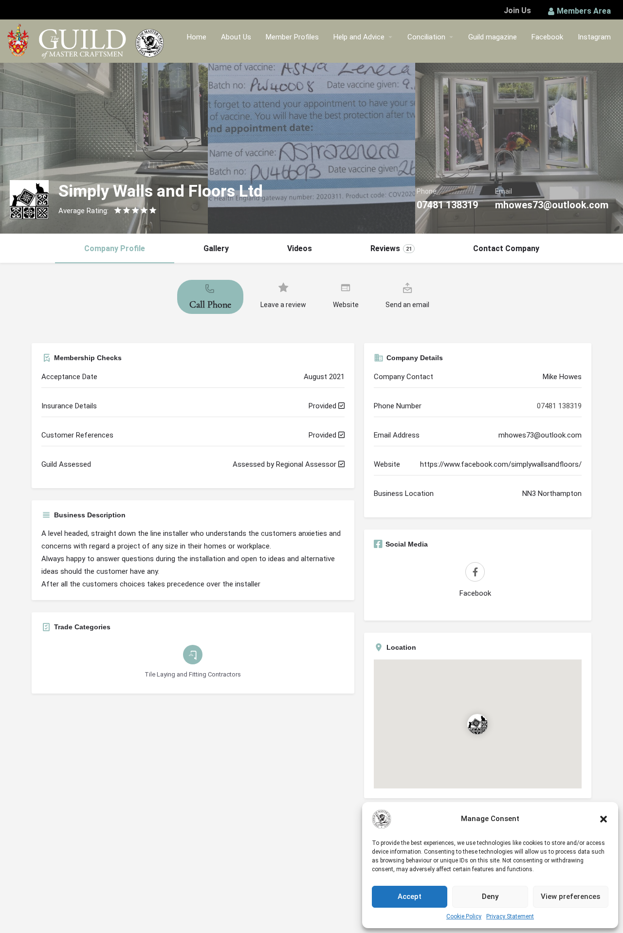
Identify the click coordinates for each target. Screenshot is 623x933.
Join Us (517, 10)
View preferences (570, 896)
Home (196, 37)
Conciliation (426, 37)
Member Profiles (292, 37)
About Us (236, 37)
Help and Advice (359, 37)
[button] (603, 819)
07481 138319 (447, 205)
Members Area (584, 11)
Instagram (594, 37)
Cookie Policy (463, 916)
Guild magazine (492, 37)
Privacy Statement (510, 916)
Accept (409, 896)
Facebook (547, 37)
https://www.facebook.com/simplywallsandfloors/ (501, 464)
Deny (490, 896)
